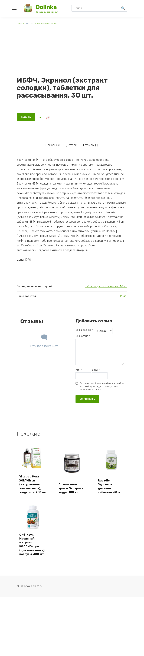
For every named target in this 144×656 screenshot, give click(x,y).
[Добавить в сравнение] (47, 117)
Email (96, 369)
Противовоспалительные (43, 23)
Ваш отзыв (83, 336)
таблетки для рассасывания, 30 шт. (106, 286)
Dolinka (46, 7)
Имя (79, 369)
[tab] (52, 145)
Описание (52, 145)
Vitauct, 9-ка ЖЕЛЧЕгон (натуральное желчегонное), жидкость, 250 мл (32, 484)
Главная (21, 23)
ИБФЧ (123, 296)
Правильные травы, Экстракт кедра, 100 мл (70, 488)
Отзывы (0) (91, 145)
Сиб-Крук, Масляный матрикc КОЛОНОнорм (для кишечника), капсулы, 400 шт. (32, 544)
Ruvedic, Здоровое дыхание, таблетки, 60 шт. (110, 486)
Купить (26, 117)
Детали (71, 145)
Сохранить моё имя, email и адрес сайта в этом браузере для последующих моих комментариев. (102, 386)
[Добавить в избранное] (40, 117)
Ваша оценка (84, 329)
